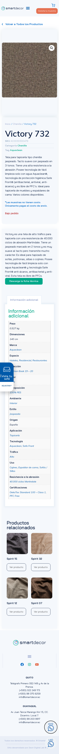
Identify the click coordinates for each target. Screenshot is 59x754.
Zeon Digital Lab (36, 747)
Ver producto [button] (16, 567)
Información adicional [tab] (24, 299)
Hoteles (14, 360)
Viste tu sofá (6, 377)
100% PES (15, 392)
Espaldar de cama (28, 467)
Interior (13, 403)
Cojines (13, 467)
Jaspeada (15, 413)
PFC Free (15, 495)
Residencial (25, 360)
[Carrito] (54, 5)
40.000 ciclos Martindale (23, 481)
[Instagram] (29, 664)
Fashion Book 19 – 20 (21, 371)
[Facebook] (22, 664)
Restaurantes (39, 360)
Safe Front (28, 445)
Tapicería (15, 435)
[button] (28, 8)
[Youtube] (37, 664)
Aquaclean (16, 150)
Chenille (17, 123)
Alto (12, 456)
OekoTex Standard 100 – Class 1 (28, 492)
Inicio (7, 123)
